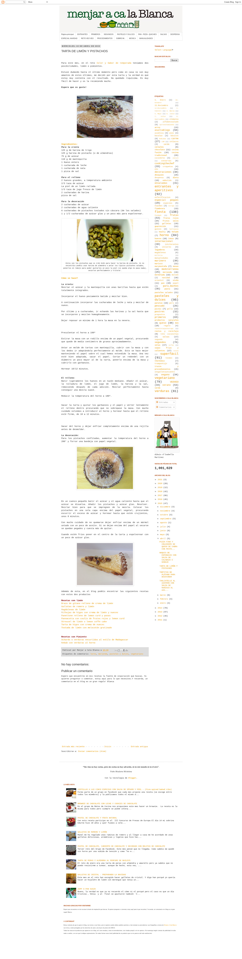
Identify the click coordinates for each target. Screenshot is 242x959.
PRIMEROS (95, 34)
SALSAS (163, 34)
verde (157, 388)
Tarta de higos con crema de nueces (82, 624)
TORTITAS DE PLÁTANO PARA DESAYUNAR (167, 574)
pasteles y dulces (119, 654)
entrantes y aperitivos (166, 188)
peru (171, 303)
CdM (163, 142)
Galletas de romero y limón (77, 606)
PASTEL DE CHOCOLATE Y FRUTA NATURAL (97, 818)
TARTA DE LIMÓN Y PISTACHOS (168, 567)
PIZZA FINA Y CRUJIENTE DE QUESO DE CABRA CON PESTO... (168, 545)
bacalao (158, 136)
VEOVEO (174, 382)
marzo (163, 595)
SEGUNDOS (108, 34)
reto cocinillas (169, 334)
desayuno (159, 175)
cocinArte (160, 158)
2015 (160, 503)
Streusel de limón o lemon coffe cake (84, 621)
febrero (164, 599)
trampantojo (161, 364)
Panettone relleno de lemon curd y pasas (85, 615)
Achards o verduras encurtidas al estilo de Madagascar (94, 639)
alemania (173, 119)
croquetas (168, 167)
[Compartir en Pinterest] (126, 650)
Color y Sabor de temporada (114, 63)
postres (159, 311)
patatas (158, 303)
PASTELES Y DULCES (126, 34)
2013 (160, 612)
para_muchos (170, 286)
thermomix (160, 361)
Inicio (107, 746)
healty (162, 232)
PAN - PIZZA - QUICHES (147, 34)
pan (162, 283)
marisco (158, 263)
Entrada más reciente (73, 746)
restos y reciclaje (166, 331)
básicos (174, 136)
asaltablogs (162, 130)
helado (175, 232)
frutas (174, 215)
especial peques (166, 200)
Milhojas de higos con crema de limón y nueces (89, 612)
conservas (166, 161)
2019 (160, 487)
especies (167, 203)
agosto (164, 522)
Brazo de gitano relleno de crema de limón (87, 603)
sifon (171, 345)
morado (175, 275)
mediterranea (170, 269)
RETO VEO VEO (87, 38)
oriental (159, 280)
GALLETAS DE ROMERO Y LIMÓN (92, 832)
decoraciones (163, 172)
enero (163, 603)
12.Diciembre (160, 108)
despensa (159, 178)
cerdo (166, 144)
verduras (162, 391)
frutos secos (170, 221)
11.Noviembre (161, 106)
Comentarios (164, 407)
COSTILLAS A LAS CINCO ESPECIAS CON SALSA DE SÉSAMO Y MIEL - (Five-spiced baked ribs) (125, 789)
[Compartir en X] (121, 650)
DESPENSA (175, 34)
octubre (164, 515)
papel (175, 283)
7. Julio (160, 116)
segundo (158, 340)
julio (163, 527)
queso (162, 323)
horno (93, 654)
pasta (167, 289)
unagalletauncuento (165, 372)
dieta (175, 177)
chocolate (160, 150)
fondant (158, 215)
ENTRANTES (82, 34)
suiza (176, 351)
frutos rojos (170, 218)
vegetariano (137, 654)
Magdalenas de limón (73, 609)
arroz (157, 127)
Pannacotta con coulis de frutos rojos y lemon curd (92, 618)
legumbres (160, 250)
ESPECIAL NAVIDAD (69, 38)
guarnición (160, 226)
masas (175, 266)
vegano (165, 374)
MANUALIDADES (146, 38)
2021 (160, 479)
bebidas (162, 139)
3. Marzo (170, 111)
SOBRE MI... (120, 38)
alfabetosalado (170, 122)
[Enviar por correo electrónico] (116, 650)
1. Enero (160, 100)
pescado (159, 306)
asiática (159, 133)
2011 (160, 620)
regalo (167, 326)
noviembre (165, 511)
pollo (170, 309)
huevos (158, 238)
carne (174, 138)
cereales (159, 147)
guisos (158, 229)
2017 (160, 495)
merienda (102, 654)
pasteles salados (164, 292)
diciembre (165, 507)
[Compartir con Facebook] (124, 650)
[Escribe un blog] (118, 650)
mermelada (160, 275)
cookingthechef (164, 163)
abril (163, 538)
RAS (176, 323)
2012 (160, 616)
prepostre (160, 315)
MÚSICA (132, 38)
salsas (166, 337)
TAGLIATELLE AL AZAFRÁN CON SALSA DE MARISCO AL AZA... (167, 585)
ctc (156, 169)
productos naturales (166, 320)
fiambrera (160, 208)
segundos (160, 342)
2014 (160, 608)
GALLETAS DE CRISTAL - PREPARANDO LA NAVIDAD (102, 875)
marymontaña (161, 266)
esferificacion (162, 197)
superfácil (169, 354)
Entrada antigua (139, 746)
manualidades (161, 258)
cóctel (175, 158)
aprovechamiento (167, 125)
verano (166, 385)
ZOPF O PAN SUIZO (87, 889)
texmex (169, 358)
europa (171, 206)
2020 (160, 483)
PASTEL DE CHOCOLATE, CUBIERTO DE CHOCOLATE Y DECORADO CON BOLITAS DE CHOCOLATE (121, 846)
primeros (160, 317)
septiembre (166, 519)
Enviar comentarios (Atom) (92, 751)
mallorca (158, 255)
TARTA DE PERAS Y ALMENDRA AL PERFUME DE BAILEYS (104, 860)
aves (171, 133)
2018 (160, 491)
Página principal (67, 34)
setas (157, 345)
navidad (166, 278)
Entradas (163, 402)
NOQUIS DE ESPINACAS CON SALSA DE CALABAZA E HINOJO (168, 557)
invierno (166, 247)
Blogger (132, 778)
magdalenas (160, 253)
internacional (164, 241)
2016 (160, 499)
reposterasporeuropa (164, 328)
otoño (175, 280)
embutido (167, 180)
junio (163, 530)
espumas (158, 206)
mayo (163, 534)
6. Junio (170, 114)
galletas (166, 223)
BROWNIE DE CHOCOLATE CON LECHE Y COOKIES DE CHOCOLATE (107, 803)
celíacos (173, 142)
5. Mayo (158, 114)
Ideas (171, 238)
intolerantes (171, 244)
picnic (158, 309)
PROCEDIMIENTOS (104, 38)
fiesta (160, 212)
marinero (160, 260)
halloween (174, 229)
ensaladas (161, 183)
